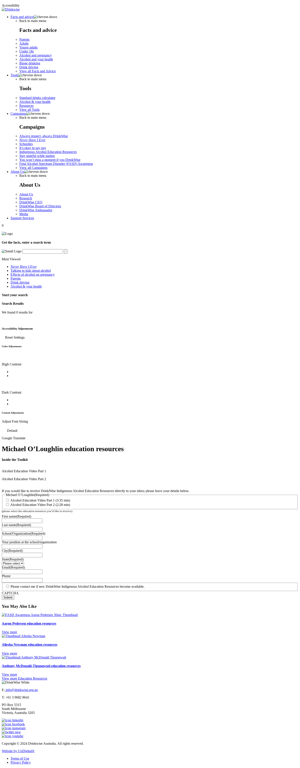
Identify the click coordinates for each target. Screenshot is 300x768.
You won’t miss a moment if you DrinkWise (49, 160)
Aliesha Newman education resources (29, 644)
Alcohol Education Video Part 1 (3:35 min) (40, 500)
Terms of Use (20, 758)
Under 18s (26, 51)
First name (16, 516)
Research (25, 198)
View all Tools (29, 109)
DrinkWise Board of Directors (40, 206)
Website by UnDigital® (18, 751)
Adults (24, 43)
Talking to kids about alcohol (31, 270)
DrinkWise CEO (30, 202)
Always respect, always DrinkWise (43, 136)
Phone (6, 576)
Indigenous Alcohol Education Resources (48, 152)
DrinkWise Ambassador (35, 210)
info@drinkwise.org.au (22, 690)
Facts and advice (22, 17)
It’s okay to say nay (32, 148)
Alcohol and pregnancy (35, 55)
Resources (26, 106)
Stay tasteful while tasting (37, 156)
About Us (17, 171)
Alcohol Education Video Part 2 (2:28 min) (40, 505)
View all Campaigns (33, 168)
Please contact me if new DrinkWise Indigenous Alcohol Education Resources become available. (78, 586)
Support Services (22, 218)
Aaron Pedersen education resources (29, 623)
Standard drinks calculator (37, 98)
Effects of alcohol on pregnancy (33, 274)
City (12, 551)
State (12, 559)
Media (23, 214)
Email (13, 567)
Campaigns (18, 113)
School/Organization (23, 533)
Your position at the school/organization (29, 542)
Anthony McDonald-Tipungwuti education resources (41, 666)
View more (9, 632)
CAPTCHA (10, 593)
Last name (16, 525)
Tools (14, 75)
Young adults (28, 47)
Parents (24, 39)
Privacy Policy (21, 762)
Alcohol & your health (35, 102)
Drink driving (28, 67)
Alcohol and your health (36, 59)
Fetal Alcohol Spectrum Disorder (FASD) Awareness (56, 164)
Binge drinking (29, 63)
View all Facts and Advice (37, 71)
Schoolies (26, 144)
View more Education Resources (24, 678)
